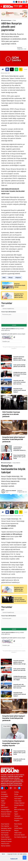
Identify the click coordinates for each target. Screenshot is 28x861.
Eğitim (3, 805)
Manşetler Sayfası (6, 828)
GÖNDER (14, 325)
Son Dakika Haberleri (20, 837)
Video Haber (18, 801)
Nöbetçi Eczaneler (6, 841)
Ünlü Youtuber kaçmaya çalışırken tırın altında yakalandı (11, 414)
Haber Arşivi (17, 833)
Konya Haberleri (16, 462)
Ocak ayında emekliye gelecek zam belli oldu (19, 365)
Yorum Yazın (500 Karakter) (8, 311)
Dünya (14, 20)
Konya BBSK (4, 796)
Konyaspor (4, 794)
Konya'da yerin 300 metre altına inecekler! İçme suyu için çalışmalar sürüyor (19, 382)
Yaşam (16, 814)
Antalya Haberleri (19, 803)
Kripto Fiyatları (5, 837)
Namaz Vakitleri (5, 846)
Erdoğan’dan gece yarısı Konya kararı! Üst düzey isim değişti (19, 374)
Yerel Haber (17, 798)
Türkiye (3, 803)
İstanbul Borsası (6, 830)
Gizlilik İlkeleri (18, 828)
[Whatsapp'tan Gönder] (16, 69)
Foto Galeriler (5, 826)
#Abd (4, 277)
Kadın (16, 812)
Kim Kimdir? (4, 807)
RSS (4, 854)
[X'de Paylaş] (12, 69)
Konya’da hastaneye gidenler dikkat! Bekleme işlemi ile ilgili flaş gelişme (19, 358)
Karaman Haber (5, 814)
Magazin (16, 820)
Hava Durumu (5, 843)
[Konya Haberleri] (14, 402)
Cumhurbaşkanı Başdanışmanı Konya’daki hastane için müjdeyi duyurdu (19, 448)
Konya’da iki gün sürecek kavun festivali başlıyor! (19, 390)
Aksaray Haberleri (6, 812)
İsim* (2, 306)
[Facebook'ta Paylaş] (7, 69)
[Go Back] (24, 858)
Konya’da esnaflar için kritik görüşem (19, 759)
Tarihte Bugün (5, 809)
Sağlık (3, 801)
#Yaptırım (18, 277)
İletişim (16, 830)
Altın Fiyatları (5, 835)
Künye (16, 826)
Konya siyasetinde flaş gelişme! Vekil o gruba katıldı (19, 456)
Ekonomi (3, 798)
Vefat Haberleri (5, 816)
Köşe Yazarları (5, 824)
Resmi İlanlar (18, 824)
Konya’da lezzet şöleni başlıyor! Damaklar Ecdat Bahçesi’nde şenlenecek (13, 439)
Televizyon (17, 816)
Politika (16, 792)
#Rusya (10, 277)
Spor (15, 807)
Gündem (3, 792)
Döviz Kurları (5, 833)
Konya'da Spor (18, 818)
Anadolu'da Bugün (6, 20)
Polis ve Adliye (18, 796)
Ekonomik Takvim (6, 839)
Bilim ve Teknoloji (19, 809)
